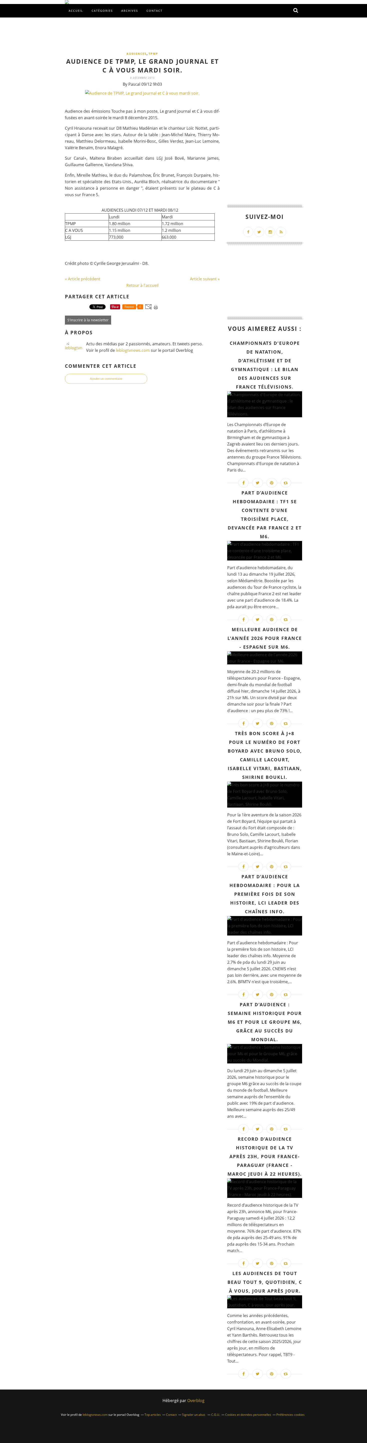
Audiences (137, 53)
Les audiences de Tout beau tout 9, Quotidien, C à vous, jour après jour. (264, 1282)
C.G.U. (215, 1415)
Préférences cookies (290, 1415)
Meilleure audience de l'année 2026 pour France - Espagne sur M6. (264, 638)
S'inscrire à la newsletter (88, 320)
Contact (155, 10)
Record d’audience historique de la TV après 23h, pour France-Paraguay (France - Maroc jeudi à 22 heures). (264, 1156)
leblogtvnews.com (133, 350)
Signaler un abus (194, 1415)
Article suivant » (205, 279)
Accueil (76, 10)
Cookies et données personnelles (248, 1415)
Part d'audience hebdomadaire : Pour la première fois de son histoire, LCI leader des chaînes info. (264, 894)
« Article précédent (82, 279)
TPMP (153, 53)
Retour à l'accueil (142, 285)
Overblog (195, 1400)
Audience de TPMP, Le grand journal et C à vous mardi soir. (142, 65)
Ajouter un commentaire (106, 379)
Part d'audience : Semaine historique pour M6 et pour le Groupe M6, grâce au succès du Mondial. (265, 1021)
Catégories (102, 10)
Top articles (153, 1415)
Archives (129, 10)
